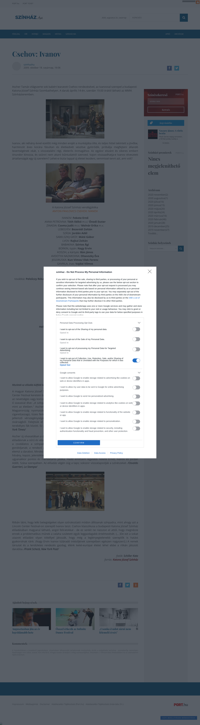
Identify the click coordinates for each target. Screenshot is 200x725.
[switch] (136, 329)
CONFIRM (78, 443)
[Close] (150, 272)
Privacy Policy (116, 453)
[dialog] (100, 362)
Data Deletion (83, 453)
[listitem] (100, 322)
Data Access (100, 453)
